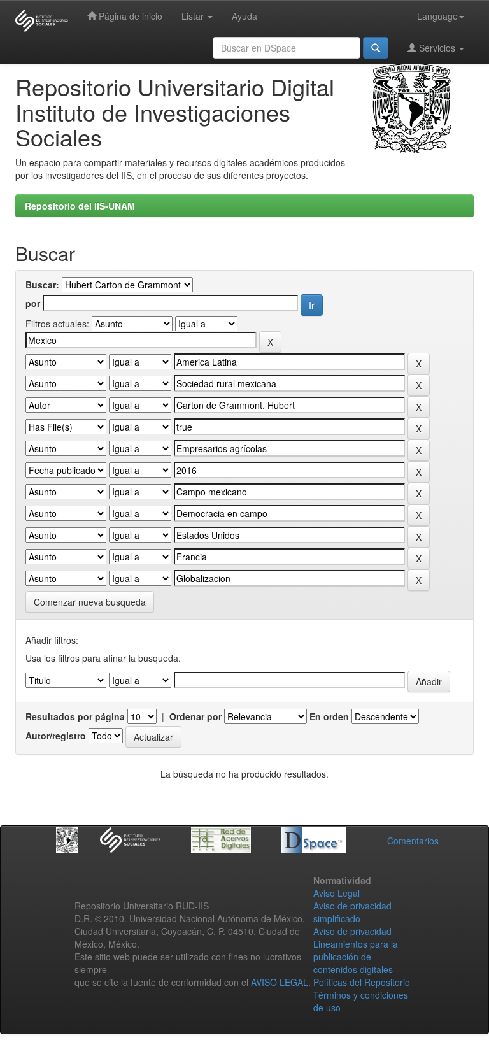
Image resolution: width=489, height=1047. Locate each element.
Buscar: (42, 284)
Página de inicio (129, 16)
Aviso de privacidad (352, 931)
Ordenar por (195, 716)
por (32, 303)
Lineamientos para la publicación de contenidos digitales (355, 956)
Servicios (437, 47)
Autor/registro (55, 735)
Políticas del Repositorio (361, 982)
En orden (329, 716)
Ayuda (244, 16)
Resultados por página (75, 716)
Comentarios (413, 840)
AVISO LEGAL (279, 982)
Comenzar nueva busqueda (90, 601)
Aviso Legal (336, 893)
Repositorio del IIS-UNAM (80, 205)
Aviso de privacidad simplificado (352, 912)
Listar (193, 16)
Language (437, 16)
